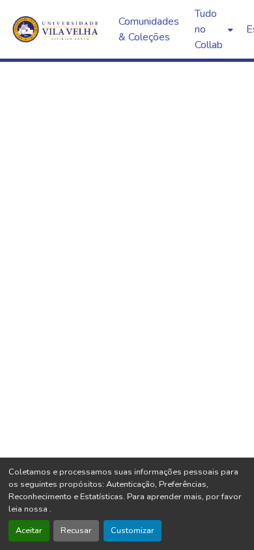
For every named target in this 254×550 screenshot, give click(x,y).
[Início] (57, 29)
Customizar (132, 530)
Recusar (76, 530)
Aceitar (29, 530)
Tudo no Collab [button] (209, 29)
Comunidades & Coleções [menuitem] (149, 29)
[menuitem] (212, 29)
